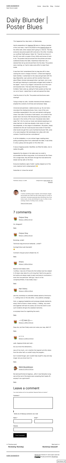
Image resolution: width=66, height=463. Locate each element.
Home (39, 6)
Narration (50, 182)
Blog (51, 6)
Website (15, 426)
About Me (46, 6)
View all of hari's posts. (26, 203)
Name (15, 417)
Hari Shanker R (12, 6)
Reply (14, 228)
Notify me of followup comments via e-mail (26, 413)
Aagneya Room (45, 47)
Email (36, 417)
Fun (51, 180)
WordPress (55, 456)
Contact (57, 6)
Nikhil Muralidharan (26, 367)
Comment (16, 395)
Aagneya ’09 (31, 45)
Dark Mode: (60, 461)
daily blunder (47, 180)
